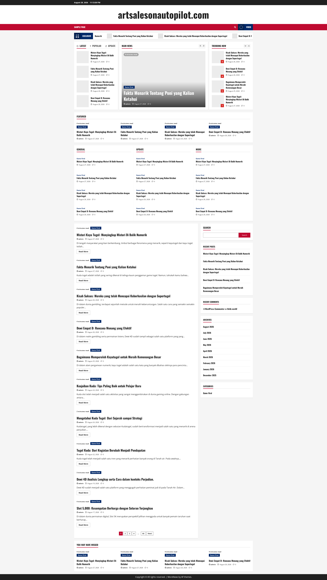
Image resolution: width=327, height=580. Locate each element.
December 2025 (209, 375)
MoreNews (173, 577)
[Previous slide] (200, 45)
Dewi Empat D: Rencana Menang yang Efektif (242, 36)
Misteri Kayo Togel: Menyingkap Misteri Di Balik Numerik (83, 57)
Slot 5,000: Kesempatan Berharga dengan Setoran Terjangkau (115, 508)
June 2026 (207, 338)
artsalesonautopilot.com (163, 14)
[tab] (81, 46)
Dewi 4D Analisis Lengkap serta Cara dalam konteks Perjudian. (115, 479)
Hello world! (232, 308)
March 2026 (208, 357)
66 (143, 533)
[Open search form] (235, 27)
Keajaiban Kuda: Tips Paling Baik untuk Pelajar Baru (109, 386)
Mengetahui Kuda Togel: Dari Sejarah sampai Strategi (109, 418)
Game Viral (129, 87)
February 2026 (209, 363)
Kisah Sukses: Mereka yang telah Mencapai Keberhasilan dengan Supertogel (181, 36)
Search (207, 227)
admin (128, 104)
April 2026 (207, 351)
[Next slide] (203, 45)
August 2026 (208, 326)
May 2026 (207, 344)
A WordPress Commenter (213, 308)
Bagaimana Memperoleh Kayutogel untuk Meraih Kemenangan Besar (218, 81)
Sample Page (79, 27)
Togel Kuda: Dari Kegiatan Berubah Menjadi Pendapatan (111, 450)
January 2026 (208, 369)
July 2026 (207, 332)
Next (150, 533)
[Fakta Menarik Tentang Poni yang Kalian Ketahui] (163, 79)
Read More (84, 252)
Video (248, 27)
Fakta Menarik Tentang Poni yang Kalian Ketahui (118, 36)
